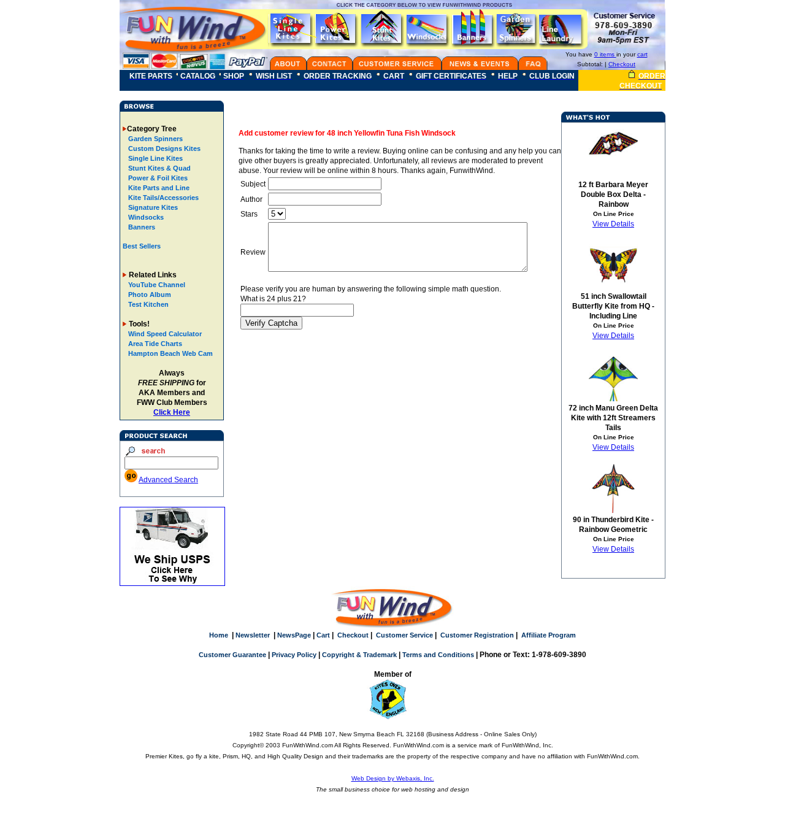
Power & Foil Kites (157, 178)
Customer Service (404, 635)
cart (642, 54)
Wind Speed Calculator (165, 333)
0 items (605, 54)
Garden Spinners (154, 138)
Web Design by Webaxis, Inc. (392, 778)
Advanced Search (168, 480)
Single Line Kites (154, 158)
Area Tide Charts (155, 343)
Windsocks (145, 217)
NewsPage (294, 635)
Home (218, 635)
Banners (140, 227)
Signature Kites (152, 207)
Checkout (621, 64)
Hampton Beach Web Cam (170, 353)
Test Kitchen (148, 304)
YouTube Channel (156, 284)
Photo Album (149, 294)
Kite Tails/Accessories (162, 197)
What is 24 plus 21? (273, 299)
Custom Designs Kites (163, 148)
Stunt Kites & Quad (158, 168)
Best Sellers (142, 246)
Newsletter (253, 635)
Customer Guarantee (232, 654)
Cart (323, 635)
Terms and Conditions (438, 654)
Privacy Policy (294, 654)
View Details (613, 224)
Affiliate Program (548, 635)
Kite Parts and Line (158, 187)
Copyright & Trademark (359, 654)
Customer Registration (477, 635)
